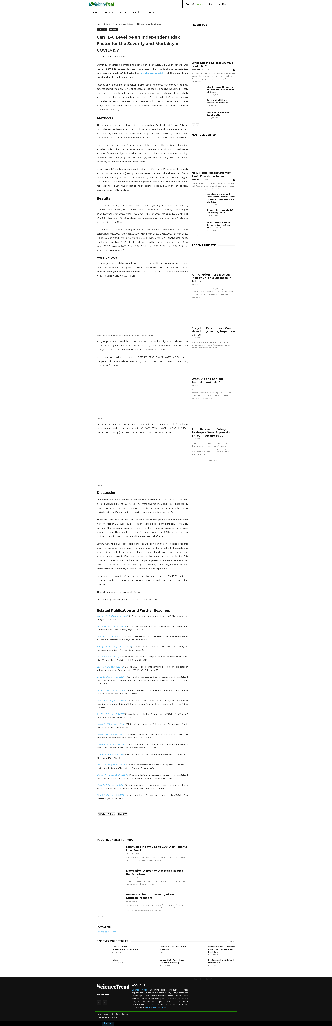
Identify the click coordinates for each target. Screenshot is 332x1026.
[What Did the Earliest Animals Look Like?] (213, 44)
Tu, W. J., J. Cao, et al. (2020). (110, 714)
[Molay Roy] (99, 57)
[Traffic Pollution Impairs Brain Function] (198, 115)
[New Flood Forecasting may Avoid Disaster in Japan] (213, 154)
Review (122, 814)
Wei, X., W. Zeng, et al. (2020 (111, 754)
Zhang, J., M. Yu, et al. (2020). (112, 775)
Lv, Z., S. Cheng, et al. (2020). (111, 677)
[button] (210, 4)
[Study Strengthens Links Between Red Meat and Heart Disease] (198, 225)
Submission (150, 1004)
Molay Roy (106, 57)
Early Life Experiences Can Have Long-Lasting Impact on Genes (213, 331)
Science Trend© (140, 990)
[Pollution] (103, 963)
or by (152, 1007)
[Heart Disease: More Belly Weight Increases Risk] (199, 963)
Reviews (113, 29)
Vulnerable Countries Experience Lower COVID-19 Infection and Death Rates (221, 949)
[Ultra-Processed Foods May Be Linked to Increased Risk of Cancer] (198, 90)
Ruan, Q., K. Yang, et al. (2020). (111, 700)
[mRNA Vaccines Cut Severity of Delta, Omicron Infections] (110, 900)
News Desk (196, 70)
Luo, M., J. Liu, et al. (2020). (110, 667)
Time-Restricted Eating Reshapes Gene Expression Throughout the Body (211, 432)
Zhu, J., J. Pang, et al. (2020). (110, 795)
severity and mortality (152, 73)
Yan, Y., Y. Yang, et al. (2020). (111, 765)
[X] (105, 1002)
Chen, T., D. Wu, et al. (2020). (110, 636)
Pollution (115, 960)
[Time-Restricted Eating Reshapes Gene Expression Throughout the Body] (213, 415)
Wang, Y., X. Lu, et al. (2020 (110, 744)
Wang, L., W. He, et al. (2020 (110, 734)
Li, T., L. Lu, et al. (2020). (108, 656)
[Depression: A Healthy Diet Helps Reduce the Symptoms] (110, 876)
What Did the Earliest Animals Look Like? (207, 380)
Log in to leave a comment (108, 932)
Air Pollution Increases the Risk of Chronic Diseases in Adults (211, 278)
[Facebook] (99, 1002)
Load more (213, 460)
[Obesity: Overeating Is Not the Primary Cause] (198, 213)
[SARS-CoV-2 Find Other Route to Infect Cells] (151, 950)
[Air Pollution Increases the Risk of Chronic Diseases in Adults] (213, 260)
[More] (160, 826)
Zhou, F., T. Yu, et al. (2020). (110, 785)
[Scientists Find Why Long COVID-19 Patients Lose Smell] (110, 852)
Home (99, 24)
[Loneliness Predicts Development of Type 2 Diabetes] (103, 950)
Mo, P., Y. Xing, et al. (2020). (111, 690)
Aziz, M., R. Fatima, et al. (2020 (113, 616)
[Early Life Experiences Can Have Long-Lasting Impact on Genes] (213, 314)
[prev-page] (98, 916)
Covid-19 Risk (106, 814)
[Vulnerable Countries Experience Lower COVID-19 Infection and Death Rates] (199, 950)
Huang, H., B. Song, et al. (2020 (114, 646)
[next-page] (102, 916)
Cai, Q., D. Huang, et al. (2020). (111, 626)
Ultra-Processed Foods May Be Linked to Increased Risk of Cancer (220, 89)
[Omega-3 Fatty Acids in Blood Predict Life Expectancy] (151, 963)
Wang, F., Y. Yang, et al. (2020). (111, 724)
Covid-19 (107, 24)
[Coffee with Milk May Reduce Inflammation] (198, 103)
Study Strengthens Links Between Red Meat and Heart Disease (219, 225)
